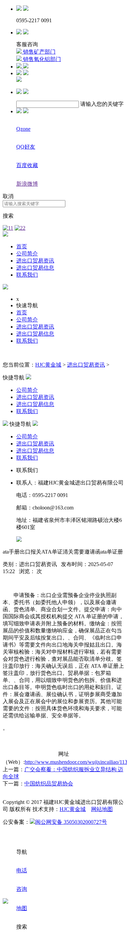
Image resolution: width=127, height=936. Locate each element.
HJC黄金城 (48, 365)
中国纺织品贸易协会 (48, 783)
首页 (21, 246)
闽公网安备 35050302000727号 (71, 822)
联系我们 (27, 275)
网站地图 (102, 809)
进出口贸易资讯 (35, 260)
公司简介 (27, 253)
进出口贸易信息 (35, 268)
